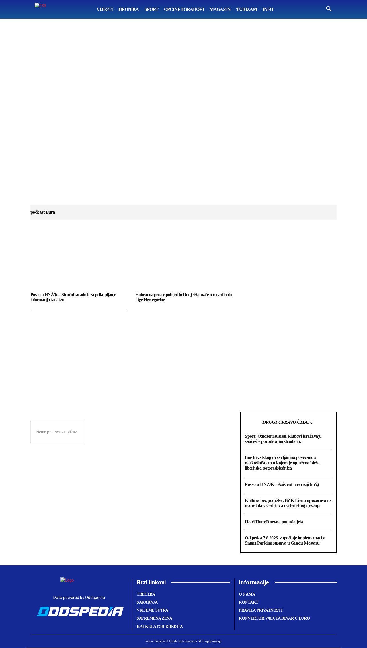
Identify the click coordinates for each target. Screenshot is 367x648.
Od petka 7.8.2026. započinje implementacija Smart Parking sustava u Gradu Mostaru (285, 540)
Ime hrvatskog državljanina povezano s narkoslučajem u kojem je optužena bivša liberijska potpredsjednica (282, 462)
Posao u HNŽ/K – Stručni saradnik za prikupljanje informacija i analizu (73, 297)
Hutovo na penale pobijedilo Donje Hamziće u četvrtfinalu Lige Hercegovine (183, 297)
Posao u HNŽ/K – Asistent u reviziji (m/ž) (282, 484)
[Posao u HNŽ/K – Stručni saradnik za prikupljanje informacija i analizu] (78, 261)
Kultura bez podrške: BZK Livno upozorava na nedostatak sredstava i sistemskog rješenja (288, 503)
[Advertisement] (183, 117)
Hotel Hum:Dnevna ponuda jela (274, 521)
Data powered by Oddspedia (79, 597)
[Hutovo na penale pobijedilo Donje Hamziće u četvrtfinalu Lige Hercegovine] (183, 261)
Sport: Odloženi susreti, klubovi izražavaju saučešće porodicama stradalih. (283, 439)
